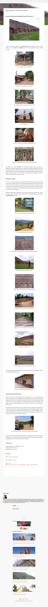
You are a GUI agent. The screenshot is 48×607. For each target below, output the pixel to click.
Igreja (18, 464)
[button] (5, 13)
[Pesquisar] (3, 1)
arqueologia (7, 464)
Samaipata (27, 464)
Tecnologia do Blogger (25, 599)
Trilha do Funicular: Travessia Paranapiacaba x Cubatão (21, 567)
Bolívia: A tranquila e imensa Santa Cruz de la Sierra (21, 554)
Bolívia (11, 464)
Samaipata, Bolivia (9, 11)
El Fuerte (15, 464)
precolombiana (22, 464)
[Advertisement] (24, 484)
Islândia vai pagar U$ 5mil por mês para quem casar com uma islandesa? (24, 541)
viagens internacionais (33, 464)
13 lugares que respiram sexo (17, 592)
